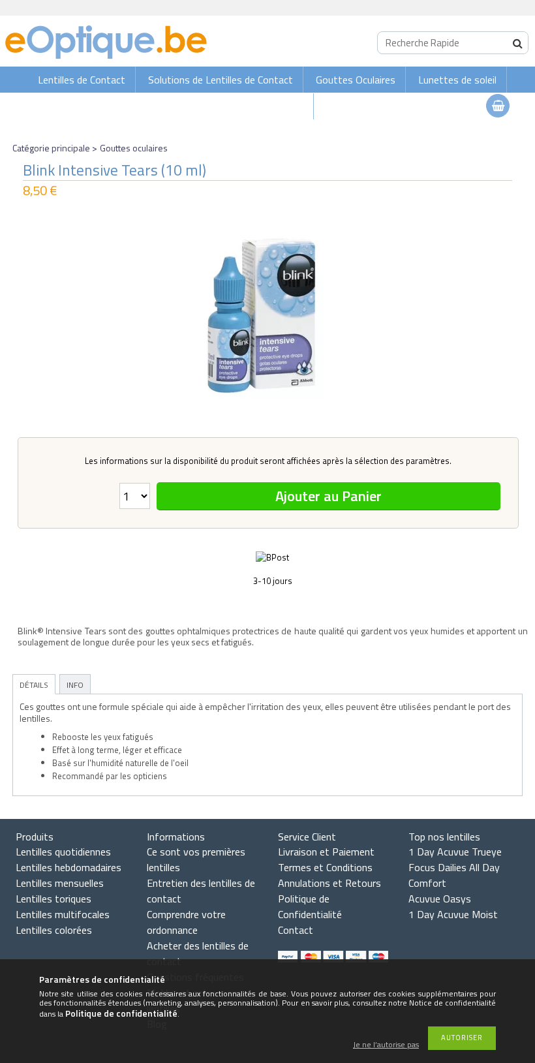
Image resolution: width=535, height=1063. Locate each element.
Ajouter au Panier (328, 496)
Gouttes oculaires (134, 148)
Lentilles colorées (54, 930)
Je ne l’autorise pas (386, 1045)
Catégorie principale (51, 148)
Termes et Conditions (325, 867)
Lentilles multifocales (63, 914)
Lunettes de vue (267, 106)
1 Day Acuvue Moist (453, 914)
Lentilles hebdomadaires (68, 867)
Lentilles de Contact (81, 79)
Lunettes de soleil (457, 79)
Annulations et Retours (329, 883)
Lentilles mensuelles (60, 883)
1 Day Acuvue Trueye (455, 851)
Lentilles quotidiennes (63, 851)
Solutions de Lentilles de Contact (220, 79)
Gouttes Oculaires (355, 79)
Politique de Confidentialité (310, 906)
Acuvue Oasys (439, 898)
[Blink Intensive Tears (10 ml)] (267, 315)
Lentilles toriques (53, 898)
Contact (295, 930)
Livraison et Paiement (326, 851)
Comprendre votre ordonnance (186, 922)
